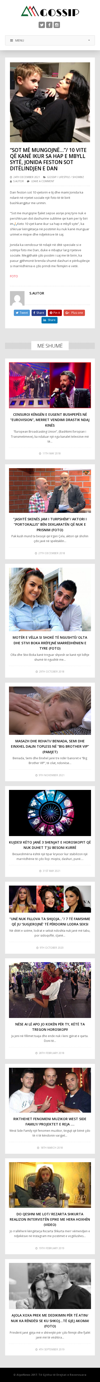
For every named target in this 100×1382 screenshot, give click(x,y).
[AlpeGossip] (50, 11)
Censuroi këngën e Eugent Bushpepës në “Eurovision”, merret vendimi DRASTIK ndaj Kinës (50, 420)
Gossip (51, 177)
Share (40, 313)
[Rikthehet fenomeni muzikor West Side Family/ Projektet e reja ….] (50, 1090)
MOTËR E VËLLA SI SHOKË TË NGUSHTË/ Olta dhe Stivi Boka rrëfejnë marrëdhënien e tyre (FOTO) (50, 643)
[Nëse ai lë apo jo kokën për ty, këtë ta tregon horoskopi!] (50, 990)
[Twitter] (42, 25)
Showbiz (78, 177)
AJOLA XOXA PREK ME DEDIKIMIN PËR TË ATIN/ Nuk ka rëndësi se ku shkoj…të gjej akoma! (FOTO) (50, 1320)
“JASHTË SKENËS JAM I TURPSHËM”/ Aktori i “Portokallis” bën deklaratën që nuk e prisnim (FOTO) (50, 524)
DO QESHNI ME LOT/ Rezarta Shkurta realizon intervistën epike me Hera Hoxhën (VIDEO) (50, 1219)
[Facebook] (49, 25)
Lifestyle (64, 177)
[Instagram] (57, 25)
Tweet (24, 313)
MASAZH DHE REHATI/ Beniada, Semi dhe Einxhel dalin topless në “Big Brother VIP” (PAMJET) (50, 746)
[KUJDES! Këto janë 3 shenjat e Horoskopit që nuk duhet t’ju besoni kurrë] (50, 813)
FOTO (14, 276)
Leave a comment (42, 181)
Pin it (56, 313)
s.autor (18, 181)
